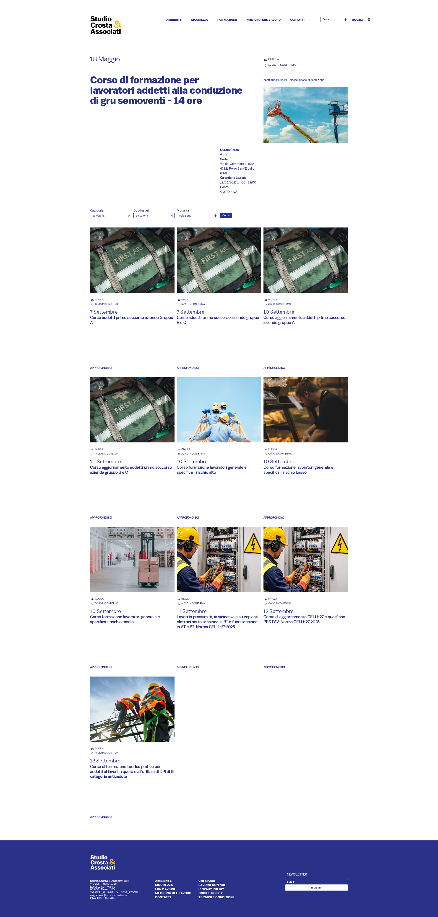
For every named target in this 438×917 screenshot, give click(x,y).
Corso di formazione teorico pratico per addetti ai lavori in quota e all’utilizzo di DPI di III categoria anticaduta (132, 771)
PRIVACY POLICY (211, 889)
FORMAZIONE (165, 889)
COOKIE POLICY (210, 893)
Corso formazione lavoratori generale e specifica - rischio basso (298, 470)
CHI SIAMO (206, 881)
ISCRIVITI (316, 887)
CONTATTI (163, 897)
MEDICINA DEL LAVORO (173, 893)
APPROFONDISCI (101, 367)
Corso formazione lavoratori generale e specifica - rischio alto (212, 470)
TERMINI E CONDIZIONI (216, 897)
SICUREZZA (164, 885)
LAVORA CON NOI (211, 885)
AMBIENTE (163, 881)
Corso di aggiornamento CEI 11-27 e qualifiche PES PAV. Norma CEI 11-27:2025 (304, 619)
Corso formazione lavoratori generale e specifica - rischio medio (125, 619)
